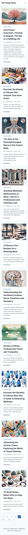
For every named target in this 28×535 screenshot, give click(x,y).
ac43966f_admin (9, 42)
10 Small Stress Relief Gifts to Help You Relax (12, 495)
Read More (7, 62)
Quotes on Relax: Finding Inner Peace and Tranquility (13, 349)
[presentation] (14, 16)
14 (9, 520)
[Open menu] (25, 3)
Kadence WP (17, 530)
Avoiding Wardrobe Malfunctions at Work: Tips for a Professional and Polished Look (12, 197)
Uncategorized (7, 26)
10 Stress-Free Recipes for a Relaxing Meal (10, 248)
